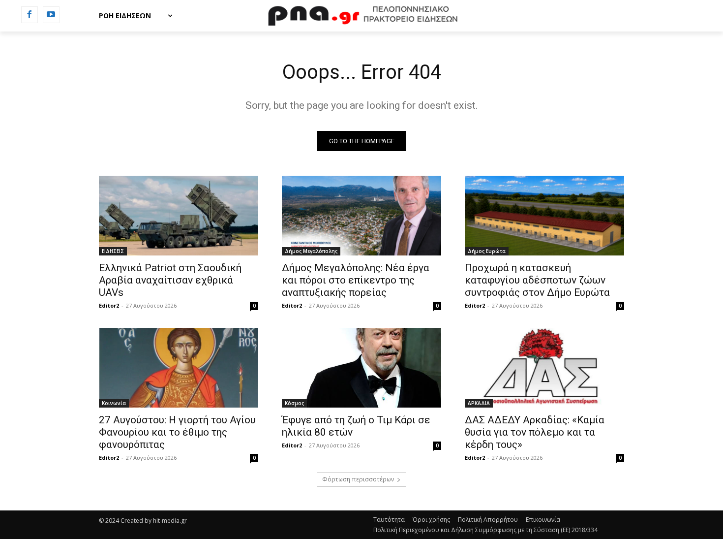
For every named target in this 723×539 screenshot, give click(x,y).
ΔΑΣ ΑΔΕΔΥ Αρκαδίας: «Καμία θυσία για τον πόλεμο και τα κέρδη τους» (534, 432)
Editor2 (109, 305)
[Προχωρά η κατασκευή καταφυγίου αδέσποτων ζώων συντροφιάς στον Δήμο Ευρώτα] (544, 215)
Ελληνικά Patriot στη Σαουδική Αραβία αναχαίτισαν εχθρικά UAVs (170, 280)
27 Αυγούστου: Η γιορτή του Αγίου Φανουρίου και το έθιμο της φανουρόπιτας (177, 432)
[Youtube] (51, 14)
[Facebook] (29, 14)
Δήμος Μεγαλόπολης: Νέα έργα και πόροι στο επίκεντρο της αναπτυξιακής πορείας (355, 280)
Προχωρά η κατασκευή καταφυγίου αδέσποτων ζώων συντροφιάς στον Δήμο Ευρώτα (537, 280)
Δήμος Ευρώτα (487, 251)
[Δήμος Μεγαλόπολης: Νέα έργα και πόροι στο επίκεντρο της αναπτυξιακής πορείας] (361, 215)
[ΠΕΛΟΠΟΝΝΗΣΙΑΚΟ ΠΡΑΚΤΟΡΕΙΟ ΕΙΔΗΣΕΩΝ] (361, 16)
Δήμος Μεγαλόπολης (311, 251)
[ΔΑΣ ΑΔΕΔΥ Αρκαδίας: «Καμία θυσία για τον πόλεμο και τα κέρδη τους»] (544, 368)
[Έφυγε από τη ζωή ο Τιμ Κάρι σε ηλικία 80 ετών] (361, 368)
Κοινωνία (114, 403)
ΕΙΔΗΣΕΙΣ (113, 251)
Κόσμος (294, 403)
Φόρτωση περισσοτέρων (358, 479)
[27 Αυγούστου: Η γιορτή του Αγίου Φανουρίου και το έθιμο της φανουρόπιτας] (178, 368)
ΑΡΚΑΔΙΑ (479, 403)
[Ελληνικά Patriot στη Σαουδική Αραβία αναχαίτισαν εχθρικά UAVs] (178, 215)
